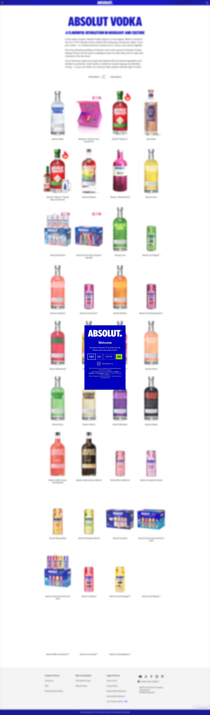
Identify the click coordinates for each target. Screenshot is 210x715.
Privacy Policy (100, 373)
